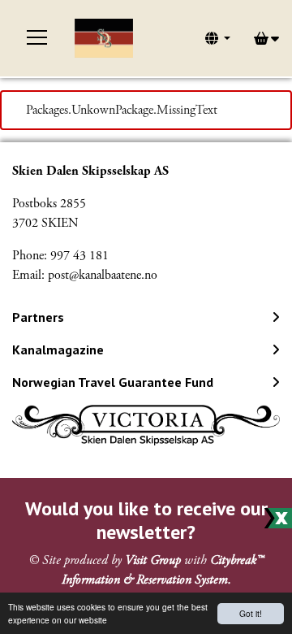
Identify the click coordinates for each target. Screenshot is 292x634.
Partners (38, 317)
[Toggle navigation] (37, 38)
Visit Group (153, 560)
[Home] (104, 38)
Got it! (250, 613)
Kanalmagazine (58, 349)
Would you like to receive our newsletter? (146, 520)
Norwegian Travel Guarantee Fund (112, 382)
